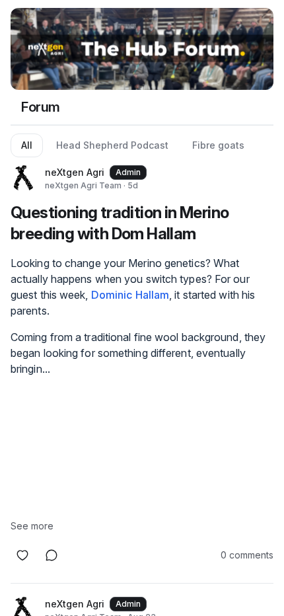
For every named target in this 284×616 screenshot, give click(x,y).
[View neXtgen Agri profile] (24, 178)
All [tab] (26, 145)
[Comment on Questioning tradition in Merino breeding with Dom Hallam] (51, 555)
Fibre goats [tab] (218, 145)
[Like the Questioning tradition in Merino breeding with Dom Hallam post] (22, 555)
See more (32, 525)
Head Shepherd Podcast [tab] (112, 145)
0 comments (247, 554)
